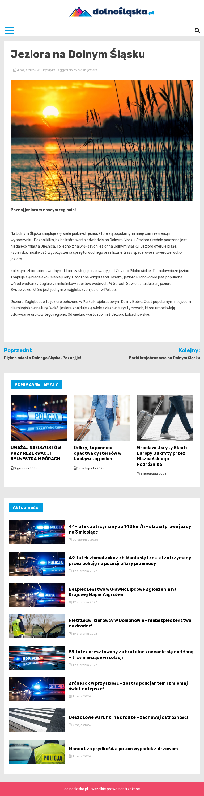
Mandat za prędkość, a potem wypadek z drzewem (123, 748)
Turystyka (48, 70)
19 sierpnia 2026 (84, 571)
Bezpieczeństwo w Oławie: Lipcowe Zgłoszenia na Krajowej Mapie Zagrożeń (123, 592)
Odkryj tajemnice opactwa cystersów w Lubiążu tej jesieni (97, 453)
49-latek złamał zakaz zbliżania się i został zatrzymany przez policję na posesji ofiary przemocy (130, 560)
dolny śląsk (77, 70)
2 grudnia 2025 (26, 468)
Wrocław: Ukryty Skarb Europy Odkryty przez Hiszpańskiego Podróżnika (162, 456)
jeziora (92, 70)
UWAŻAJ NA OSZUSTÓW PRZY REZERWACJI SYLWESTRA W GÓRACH (36, 453)
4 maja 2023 (26, 70)
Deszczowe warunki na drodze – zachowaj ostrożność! (128, 717)
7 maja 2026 (81, 696)
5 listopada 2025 (153, 473)
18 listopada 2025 (90, 468)
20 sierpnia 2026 (85, 539)
